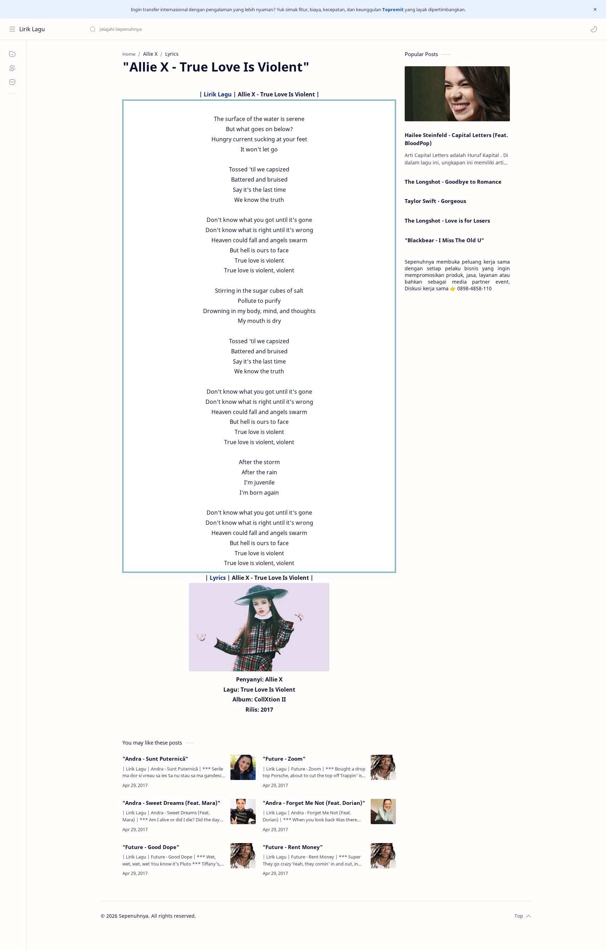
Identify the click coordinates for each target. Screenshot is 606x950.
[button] (593, 29)
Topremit (393, 9)
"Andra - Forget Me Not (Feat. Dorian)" (314, 802)
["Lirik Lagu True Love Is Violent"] (259, 627)
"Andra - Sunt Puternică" (155, 758)
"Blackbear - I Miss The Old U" (444, 240)
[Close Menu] (595, 9)
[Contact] (12, 82)
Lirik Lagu (32, 29)
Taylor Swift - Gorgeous (435, 200)
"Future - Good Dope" (150, 846)
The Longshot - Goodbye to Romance (453, 181)
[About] (12, 68)
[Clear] (200, 29)
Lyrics (218, 578)
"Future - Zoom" (284, 758)
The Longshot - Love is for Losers (447, 220)
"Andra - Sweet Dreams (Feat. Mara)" (171, 802)
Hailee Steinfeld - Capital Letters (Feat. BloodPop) (456, 139)
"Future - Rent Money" (293, 846)
